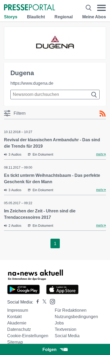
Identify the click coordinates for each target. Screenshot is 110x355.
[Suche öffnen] (88, 7)
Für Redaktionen (71, 310)
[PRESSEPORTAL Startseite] (29, 7)
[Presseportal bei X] (43, 302)
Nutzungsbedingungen (76, 316)
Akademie (16, 323)
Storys (10, 17)
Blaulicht (36, 17)
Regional (63, 17)
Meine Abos (94, 17)
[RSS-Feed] (102, 113)
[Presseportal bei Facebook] (36, 302)
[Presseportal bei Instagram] (51, 301)
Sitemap (15, 342)
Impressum (17, 310)
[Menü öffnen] (101, 7)
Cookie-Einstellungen (27, 335)
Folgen (49, 349)
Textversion (65, 329)
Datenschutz (19, 329)
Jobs (59, 323)
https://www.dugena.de (31, 83)
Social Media (67, 335)
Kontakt (14, 316)
